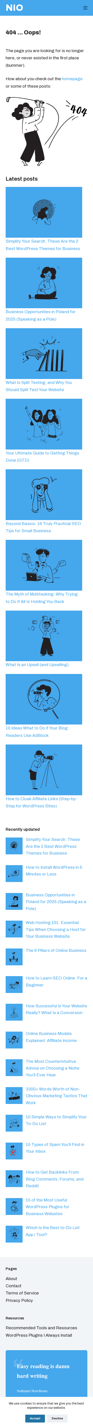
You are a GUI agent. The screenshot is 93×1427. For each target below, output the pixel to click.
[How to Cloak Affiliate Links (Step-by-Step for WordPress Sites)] (44, 770)
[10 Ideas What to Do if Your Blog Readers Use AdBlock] (44, 699)
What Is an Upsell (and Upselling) (37, 664)
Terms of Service (22, 1293)
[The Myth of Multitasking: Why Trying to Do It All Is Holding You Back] (44, 565)
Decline (57, 1418)
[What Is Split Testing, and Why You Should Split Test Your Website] (44, 353)
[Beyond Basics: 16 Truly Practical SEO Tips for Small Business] (44, 494)
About (11, 1278)
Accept (35, 1418)
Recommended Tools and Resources (41, 1327)
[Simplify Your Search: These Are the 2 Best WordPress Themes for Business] (44, 212)
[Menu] (85, 8)
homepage (72, 78)
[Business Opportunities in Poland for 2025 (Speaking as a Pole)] (44, 283)
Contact (13, 1285)
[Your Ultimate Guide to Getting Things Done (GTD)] (44, 424)
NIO (14, 8)
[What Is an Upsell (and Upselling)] (44, 636)
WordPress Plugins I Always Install (39, 1335)
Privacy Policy (19, 1300)
